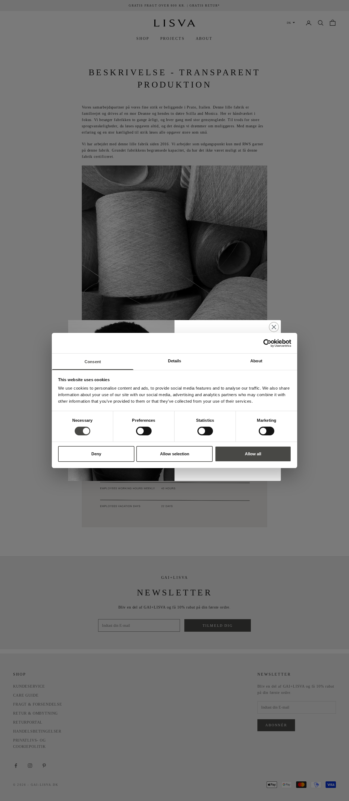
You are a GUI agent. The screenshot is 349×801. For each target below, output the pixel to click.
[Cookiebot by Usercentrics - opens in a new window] (267, 343)
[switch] (144, 431)
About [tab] (256, 361)
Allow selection (174, 453)
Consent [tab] (93, 361)
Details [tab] (174, 361)
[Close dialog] (274, 327)
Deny (96, 453)
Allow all (253, 453)
